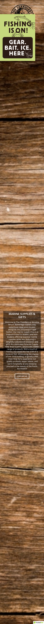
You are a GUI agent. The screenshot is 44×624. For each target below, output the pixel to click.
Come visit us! (22, 376)
